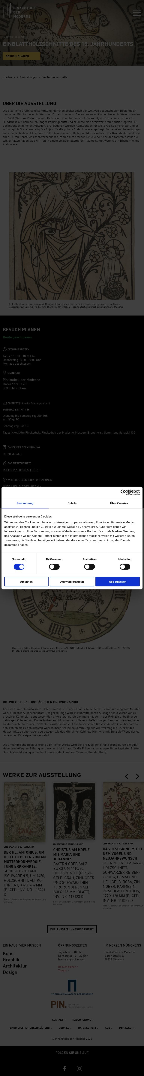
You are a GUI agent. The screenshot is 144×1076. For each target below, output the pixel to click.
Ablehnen (26, 581)
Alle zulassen (117, 581)
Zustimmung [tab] (25, 503)
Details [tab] (72, 503)
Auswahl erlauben (72, 581)
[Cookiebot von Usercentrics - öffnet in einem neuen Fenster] (123, 492)
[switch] (54, 567)
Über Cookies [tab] (119, 503)
